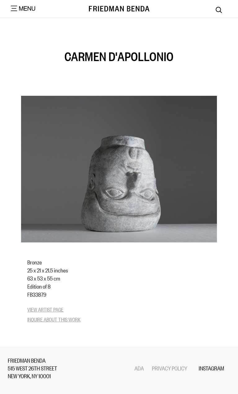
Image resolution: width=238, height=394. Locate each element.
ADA (139, 368)
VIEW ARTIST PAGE (45, 309)
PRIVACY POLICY (169, 368)
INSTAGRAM (211, 368)
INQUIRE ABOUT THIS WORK (54, 319)
